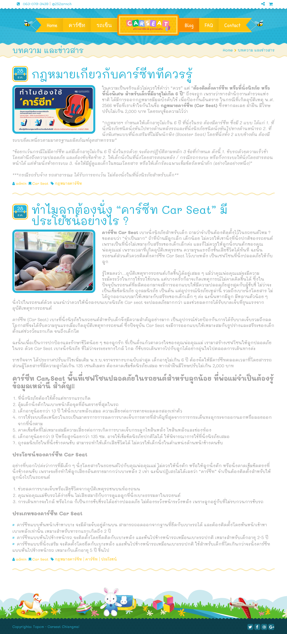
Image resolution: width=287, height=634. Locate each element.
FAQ (209, 25)
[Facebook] (257, 627)
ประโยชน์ (109, 559)
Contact (232, 25)
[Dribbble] (264, 627)
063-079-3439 (36, 3)
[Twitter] (250, 627)
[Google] (261, 11)
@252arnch (62, 3)
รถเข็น (104, 25)
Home (52, 25)
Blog (189, 25)
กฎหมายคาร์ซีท (68, 183)
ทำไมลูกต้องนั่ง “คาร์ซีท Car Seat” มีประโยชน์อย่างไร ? (129, 215)
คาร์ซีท (77, 25)
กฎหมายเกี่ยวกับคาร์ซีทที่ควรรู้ (113, 74)
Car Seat (40, 183)
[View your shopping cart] (271, 4)
